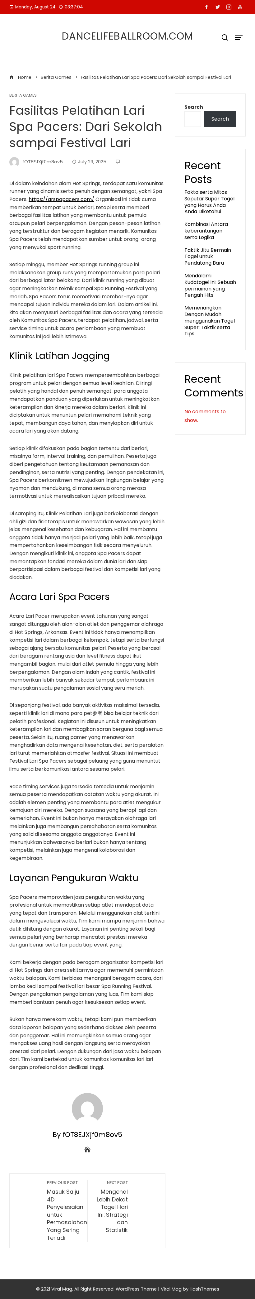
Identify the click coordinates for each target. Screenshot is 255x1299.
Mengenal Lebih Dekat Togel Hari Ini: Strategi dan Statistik (112, 1207)
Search (193, 107)
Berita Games (23, 95)
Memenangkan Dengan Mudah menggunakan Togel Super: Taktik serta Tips (209, 320)
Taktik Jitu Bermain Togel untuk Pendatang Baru (207, 257)
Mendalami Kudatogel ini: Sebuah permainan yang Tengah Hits (210, 285)
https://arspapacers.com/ (61, 199)
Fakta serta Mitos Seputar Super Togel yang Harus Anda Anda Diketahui (209, 202)
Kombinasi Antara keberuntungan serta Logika (206, 231)
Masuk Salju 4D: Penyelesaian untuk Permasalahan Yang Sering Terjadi (67, 1211)
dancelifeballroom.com (127, 36)
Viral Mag (171, 1289)
